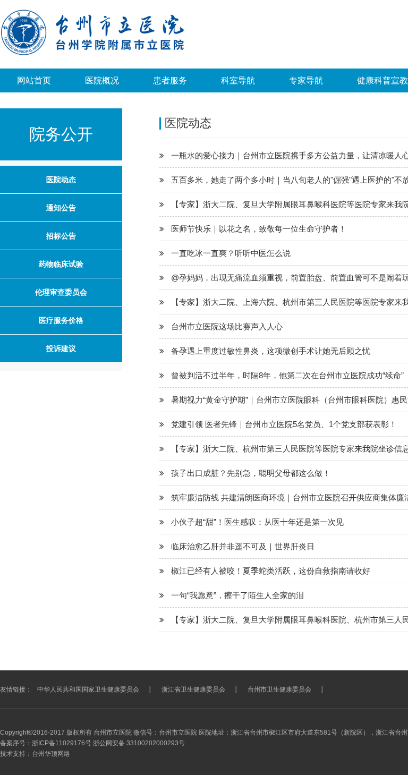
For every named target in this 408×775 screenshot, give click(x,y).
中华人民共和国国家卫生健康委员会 (88, 689)
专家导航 (306, 80)
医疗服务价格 (61, 320)
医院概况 (102, 80)
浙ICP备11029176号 (61, 743)
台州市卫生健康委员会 (279, 689)
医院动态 (61, 179)
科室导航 (238, 80)
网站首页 (34, 80)
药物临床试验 (61, 264)
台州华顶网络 (51, 753)
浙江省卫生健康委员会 (193, 689)
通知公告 (61, 207)
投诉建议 (61, 348)
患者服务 (170, 80)
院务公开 (61, 134)
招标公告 (61, 236)
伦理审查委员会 (61, 292)
